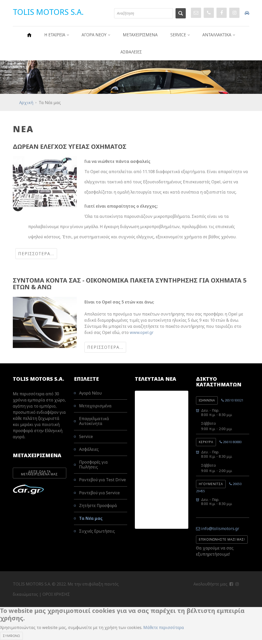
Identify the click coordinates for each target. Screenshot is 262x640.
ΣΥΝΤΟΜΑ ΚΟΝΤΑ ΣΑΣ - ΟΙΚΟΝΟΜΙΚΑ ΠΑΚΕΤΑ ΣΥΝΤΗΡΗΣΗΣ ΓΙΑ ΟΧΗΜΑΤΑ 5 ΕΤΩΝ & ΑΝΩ (130, 283)
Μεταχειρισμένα (95, 406)
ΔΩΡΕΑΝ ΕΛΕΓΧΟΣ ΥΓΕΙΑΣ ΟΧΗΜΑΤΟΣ (69, 146)
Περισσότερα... (36, 253)
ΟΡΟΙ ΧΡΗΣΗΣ (56, 594)
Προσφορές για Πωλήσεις (93, 464)
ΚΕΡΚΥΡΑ (206, 442)
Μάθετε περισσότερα (163, 627)
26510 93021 (233, 400)
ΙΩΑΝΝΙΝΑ (207, 400)
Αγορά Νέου (90, 393)
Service (86, 436)
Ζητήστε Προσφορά (98, 505)
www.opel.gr (142, 332)
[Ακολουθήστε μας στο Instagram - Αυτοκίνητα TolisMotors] (234, 13)
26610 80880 (232, 442)
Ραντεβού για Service (99, 493)
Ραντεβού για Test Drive (102, 479)
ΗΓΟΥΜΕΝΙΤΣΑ (211, 484)
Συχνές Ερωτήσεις (97, 531)
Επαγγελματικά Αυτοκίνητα (94, 421)
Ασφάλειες (89, 449)
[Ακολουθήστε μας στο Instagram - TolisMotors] (237, 584)
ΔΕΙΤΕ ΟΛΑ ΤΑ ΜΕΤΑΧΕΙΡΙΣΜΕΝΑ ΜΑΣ (39, 472)
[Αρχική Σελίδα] (29, 35)
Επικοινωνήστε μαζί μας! (222, 539)
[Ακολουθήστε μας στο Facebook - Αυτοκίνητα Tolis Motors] (221, 13)
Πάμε (181, 13)
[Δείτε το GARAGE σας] (247, 13)
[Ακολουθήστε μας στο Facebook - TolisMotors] (231, 584)
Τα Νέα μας (91, 518)
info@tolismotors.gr (220, 528)
